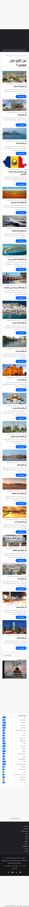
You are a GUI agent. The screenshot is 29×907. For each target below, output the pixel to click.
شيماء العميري (22, 84)
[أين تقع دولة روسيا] (14, 398)
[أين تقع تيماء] (14, 105)
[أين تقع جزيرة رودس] (14, 310)
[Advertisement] (14, 14)
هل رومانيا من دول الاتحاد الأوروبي (17, 172)
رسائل (26, 48)
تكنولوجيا (23, 766)
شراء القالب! (14, 868)
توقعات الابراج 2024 (21, 730)
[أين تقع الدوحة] (14, 133)
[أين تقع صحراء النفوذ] (14, 484)
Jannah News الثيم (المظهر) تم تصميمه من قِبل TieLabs (14, 860)
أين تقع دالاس (22, 637)
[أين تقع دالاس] (14, 627)
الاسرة (24, 751)
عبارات (26, 46)
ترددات (26, 42)
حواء (24, 782)
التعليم (24, 748)
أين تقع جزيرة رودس (19, 322)
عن (20, 865)
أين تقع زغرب (22, 379)
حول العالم (23, 727)
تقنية (24, 772)
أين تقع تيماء (22, 114)
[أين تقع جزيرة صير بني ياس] (14, 249)
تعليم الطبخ (25, 44)
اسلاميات (26, 32)
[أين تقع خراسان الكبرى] (14, 427)
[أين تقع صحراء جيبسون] (14, 193)
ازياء (24, 733)
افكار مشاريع (22, 769)
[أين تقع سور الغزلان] (14, 540)
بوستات (26, 40)
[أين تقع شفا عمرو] (14, 76)
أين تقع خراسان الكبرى (19, 436)
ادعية (26, 35)
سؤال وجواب (18, 55)
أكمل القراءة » (21, 96)
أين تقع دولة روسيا (20, 408)
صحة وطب (23, 725)
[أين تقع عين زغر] (14, 341)
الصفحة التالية (8, 655)
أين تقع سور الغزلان (20, 550)
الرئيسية (26, 30)
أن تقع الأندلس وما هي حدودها (15, 287)
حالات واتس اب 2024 (20, 774)
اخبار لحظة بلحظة (21, 764)
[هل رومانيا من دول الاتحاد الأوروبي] (14, 162)
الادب (24, 761)
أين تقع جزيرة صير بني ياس (17, 259)
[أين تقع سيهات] (14, 597)
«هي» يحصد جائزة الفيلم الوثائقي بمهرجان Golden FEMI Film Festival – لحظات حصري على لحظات (15, 675)
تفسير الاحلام (25, 33)
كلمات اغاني (23, 720)
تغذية (24, 743)
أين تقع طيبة (22, 464)
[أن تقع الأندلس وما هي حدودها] (14, 278)
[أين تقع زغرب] (14, 370)
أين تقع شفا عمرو (20, 86)
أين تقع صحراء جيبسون (19, 202)
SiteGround (11, 863)
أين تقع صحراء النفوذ (19, 493)
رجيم (24, 756)
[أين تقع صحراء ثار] (14, 512)
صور (24, 717)
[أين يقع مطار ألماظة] (14, 221)
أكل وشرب (23, 746)
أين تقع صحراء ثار (21, 521)
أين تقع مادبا (22, 578)
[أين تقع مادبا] (14, 569)
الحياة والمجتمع (22, 759)
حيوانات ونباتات (22, 753)
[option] (14, 670)
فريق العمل (15, 865)
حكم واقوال (23, 740)
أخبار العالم (23, 779)
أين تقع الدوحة (21, 143)
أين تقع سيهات (21, 607)
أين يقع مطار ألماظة (19, 230)
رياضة (26, 37)
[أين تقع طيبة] (14, 455)
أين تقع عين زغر (21, 351)
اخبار (27, 39)
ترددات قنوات (22, 738)
